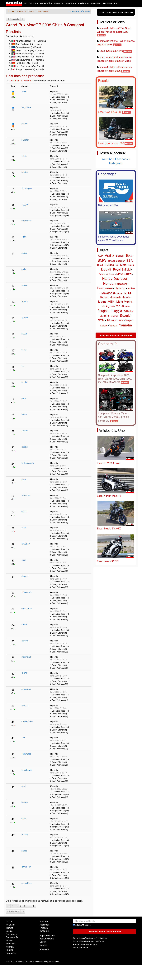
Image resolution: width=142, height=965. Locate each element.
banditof (25, 139)
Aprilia (109, 255)
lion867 (24, 834)
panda (24, 850)
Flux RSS (44, 949)
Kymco (104, 297)
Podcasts (10, 943)
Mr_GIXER (26, 107)
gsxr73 (24, 511)
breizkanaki (26, 220)
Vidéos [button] (82, 3)
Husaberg (121, 283)
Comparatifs (107, 343)
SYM (101, 320)
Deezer (43, 944)
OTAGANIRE (27, 721)
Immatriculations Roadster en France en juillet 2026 (114, 68)
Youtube (107, 159)
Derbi (131, 265)
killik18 (24, 624)
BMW (101, 260)
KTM (127, 292)
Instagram (115, 163)
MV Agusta (108, 306)
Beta (129, 255)
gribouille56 (26, 608)
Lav (23, 737)
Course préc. (14, 19)
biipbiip (24, 802)
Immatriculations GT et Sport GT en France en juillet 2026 (114, 29)
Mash (126, 297)
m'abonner (86, 11)
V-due (24, 414)
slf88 (23, 479)
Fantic (102, 274)
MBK (111, 301)
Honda (108, 283)
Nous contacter (80, 947)
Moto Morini (124, 301)
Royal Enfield (122, 269)
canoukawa (26, 689)
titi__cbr (24, 204)
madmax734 (26, 656)
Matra (102, 301)
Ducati (106, 269)
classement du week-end (21, 80)
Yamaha (125, 324)
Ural (121, 320)
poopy (24, 252)
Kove (119, 293)
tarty (23, 366)
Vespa (128, 320)
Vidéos (9, 940)
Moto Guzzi (124, 274)
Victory (103, 325)
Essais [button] (70, 3)
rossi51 (24, 446)
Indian (131, 288)
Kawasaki (108, 292)
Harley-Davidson (115, 278)
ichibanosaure (27, 463)
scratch (24, 172)
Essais (103, 80)
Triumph (111, 320)
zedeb (24, 91)
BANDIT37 (26, 866)
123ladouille (26, 592)
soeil (23, 786)
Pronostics (110, 3)
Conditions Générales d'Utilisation (90, 938)
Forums (95, 3)
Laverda (116, 297)
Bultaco (109, 265)
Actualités (31, 3)
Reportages (107, 173)
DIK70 (24, 673)
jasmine (24, 640)
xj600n (24, 333)
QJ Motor (128, 311)
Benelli (120, 255)
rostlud (24, 285)
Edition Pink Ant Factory (85, 944)
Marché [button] (45, 3)
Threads (44, 927)
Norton (125, 306)
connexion (74, 11)
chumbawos (26, 769)
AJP (100, 255)
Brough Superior (116, 260)
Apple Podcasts (47, 935)
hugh (23, 559)
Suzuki (125, 315)
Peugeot (103, 310)
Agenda (59, 3)
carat (23, 818)
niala (23, 527)
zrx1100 (25, 430)
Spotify (43, 941)
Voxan (113, 325)
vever (23, 349)
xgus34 (24, 317)
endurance (26, 753)
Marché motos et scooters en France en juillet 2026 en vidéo (114, 58)
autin (23, 269)
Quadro (104, 316)
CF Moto (121, 265)
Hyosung (120, 288)
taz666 (24, 123)
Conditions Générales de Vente (88, 941)
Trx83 (23, 236)
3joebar (24, 382)
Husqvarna (105, 288)
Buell (100, 265)
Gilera (110, 274)
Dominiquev (26, 188)
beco (23, 398)
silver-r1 (24, 576)
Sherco (114, 315)
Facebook (121, 159)
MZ (118, 306)
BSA (129, 260)
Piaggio (116, 310)
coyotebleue (26, 883)
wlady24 (25, 705)
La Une (9, 921)
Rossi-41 (25, 301)
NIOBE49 (25, 543)
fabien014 (25, 495)
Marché (9, 927)
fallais (23, 156)
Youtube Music (47, 938)
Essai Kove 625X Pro (111, 50)
